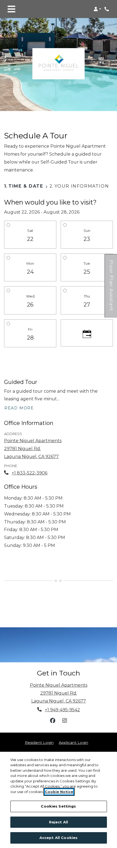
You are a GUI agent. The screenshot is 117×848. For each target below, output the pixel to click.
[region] (58, 800)
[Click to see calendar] (87, 333)
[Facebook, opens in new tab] (52, 720)
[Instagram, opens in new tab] (64, 720)
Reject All (58, 822)
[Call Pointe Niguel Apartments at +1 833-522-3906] (107, 9)
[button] (97, 9)
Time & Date (25, 186)
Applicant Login (73, 742)
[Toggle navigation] (11, 9)
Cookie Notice (59, 791)
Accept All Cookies (58, 837)
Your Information (81, 186)
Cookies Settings (58, 806)
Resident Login (39, 742)
